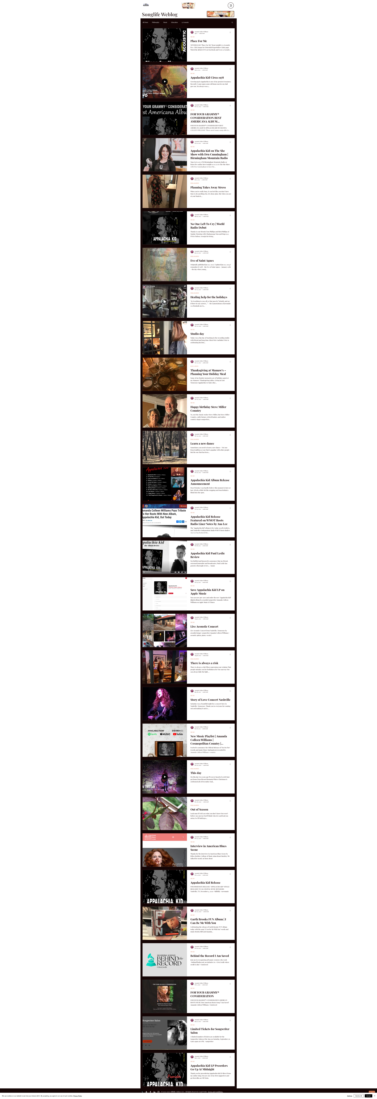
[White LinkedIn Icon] (154, 1092)
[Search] (234, 5)
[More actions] (231, 32)
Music (165, 22)
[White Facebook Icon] (150, 1092)
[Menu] (231, 5)
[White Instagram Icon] (158, 1092)
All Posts (145, 22)
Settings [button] (349, 1096)
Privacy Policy (77, 1096)
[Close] (374, 1095)
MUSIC (192, 37)
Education (174, 22)
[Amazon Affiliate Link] (146, 1092)
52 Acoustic (185, 22)
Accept (368, 1096)
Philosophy (155, 22)
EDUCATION (194, 366)
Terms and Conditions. (215, 1092)
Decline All (358, 1096)
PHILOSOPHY (194, 183)
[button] (232, 23)
